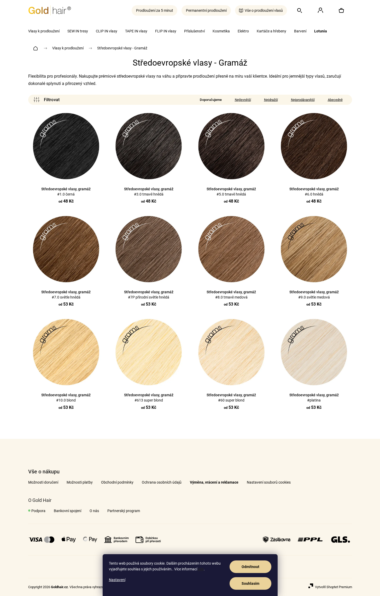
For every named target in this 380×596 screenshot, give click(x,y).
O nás (94, 511)
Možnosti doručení (43, 482)
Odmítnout (250, 567)
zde (201, 569)
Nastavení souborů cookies (269, 482)
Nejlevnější (243, 100)
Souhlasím (250, 583)
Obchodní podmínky (117, 482)
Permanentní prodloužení (206, 10)
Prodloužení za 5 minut (154, 10)
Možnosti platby (80, 482)
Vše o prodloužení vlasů (264, 10)
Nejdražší (271, 100)
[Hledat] (299, 10)
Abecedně (335, 100)
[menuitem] (44, 31)
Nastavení (117, 580)
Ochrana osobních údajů (162, 482)
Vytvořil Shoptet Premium (333, 587)
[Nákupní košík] (341, 10)
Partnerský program (123, 511)
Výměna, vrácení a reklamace (214, 482)
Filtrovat (46, 100)
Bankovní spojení (67, 511)
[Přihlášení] (320, 10)
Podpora (38, 511)
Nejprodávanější (303, 100)
